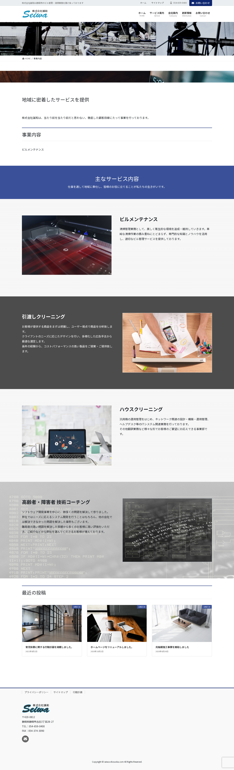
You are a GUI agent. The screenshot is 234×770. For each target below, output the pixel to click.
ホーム (143, 2)
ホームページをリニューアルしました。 (112, 647)
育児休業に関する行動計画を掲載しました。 (49, 647)
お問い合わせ (202, 3)
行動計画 (77, 692)
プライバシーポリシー (36, 692)
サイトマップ (157, 2)
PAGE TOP (226, 743)
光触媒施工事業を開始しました (172, 647)
